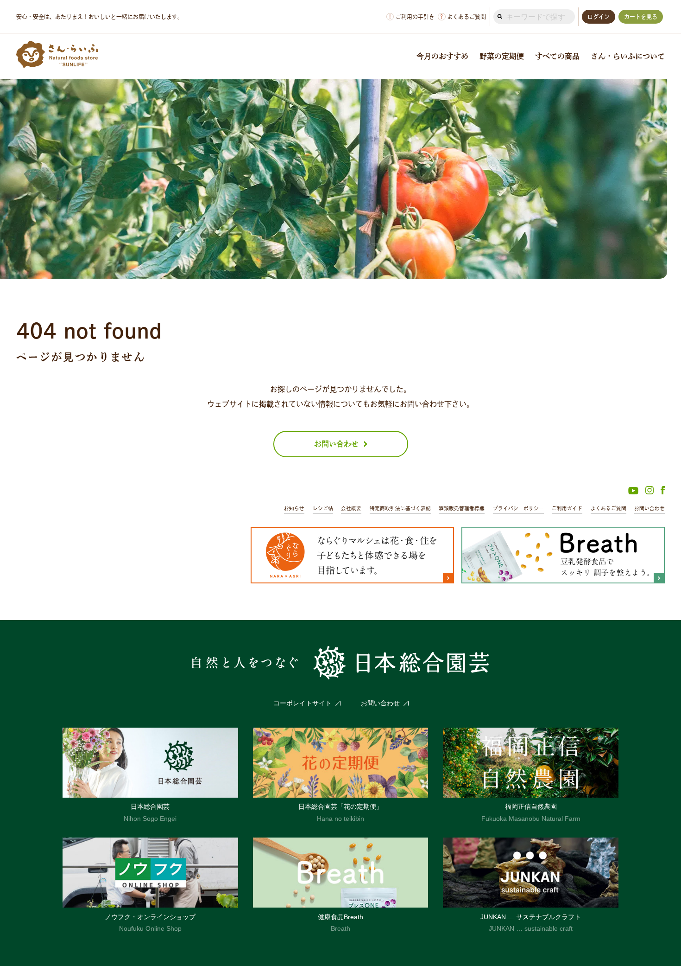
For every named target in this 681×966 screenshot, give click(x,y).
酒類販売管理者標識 (462, 508)
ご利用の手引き (412, 17)
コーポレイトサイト (302, 703)
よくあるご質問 (463, 17)
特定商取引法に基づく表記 (400, 508)
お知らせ (294, 508)
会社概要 (351, 508)
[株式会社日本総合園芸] (340, 662)
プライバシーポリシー (518, 508)
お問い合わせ (649, 508)
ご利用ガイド (567, 508)
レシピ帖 (323, 508)
